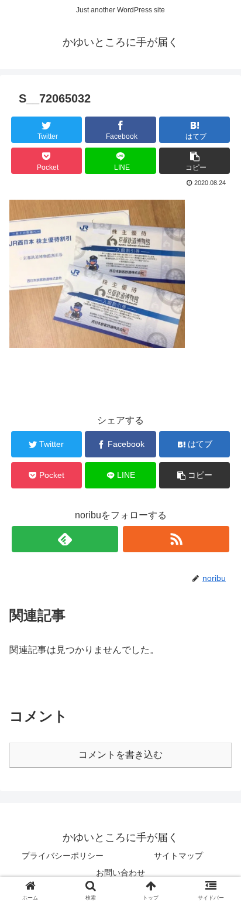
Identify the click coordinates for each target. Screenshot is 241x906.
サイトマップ (178, 855)
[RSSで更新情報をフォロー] (176, 539)
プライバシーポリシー (63, 855)
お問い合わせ (120, 872)
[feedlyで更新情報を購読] (65, 539)
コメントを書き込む (120, 755)
